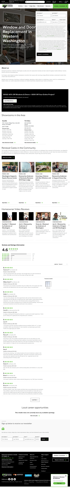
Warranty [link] (43, 464)
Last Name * (55, 13)
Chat (61, 1)
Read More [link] (4, 202)
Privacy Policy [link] (31, 482)
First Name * (40, 13)
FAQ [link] (42, 456)
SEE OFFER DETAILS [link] (8, 100)
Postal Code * (63, 19)
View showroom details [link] (7, 142)
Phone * (54, 19)
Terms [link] (25, 482)
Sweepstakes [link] (44, 468)
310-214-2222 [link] (5, 465)
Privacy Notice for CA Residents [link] (42, 482)
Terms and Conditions (51, 35)
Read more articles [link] (7, 157)
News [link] (31, 462)
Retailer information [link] (6, 458)
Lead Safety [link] (43, 458)
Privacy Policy (39, 35)
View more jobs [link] (34, 415)
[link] (7, 6)
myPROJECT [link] (48, 1)
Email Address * (40, 19)
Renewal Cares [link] (33, 460)
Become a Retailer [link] (45, 466)
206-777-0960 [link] (5, 126)
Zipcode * (37, 436)
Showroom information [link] (7, 467)
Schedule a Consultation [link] (59, 6)
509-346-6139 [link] (27, 128)
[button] (9, 226)
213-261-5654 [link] (66, 2)
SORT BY (56, 264)
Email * (25, 436)
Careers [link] (31, 464)
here (46, 36)
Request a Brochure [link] (59, 459)
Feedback (43, 471)
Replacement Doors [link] (23, 460)
